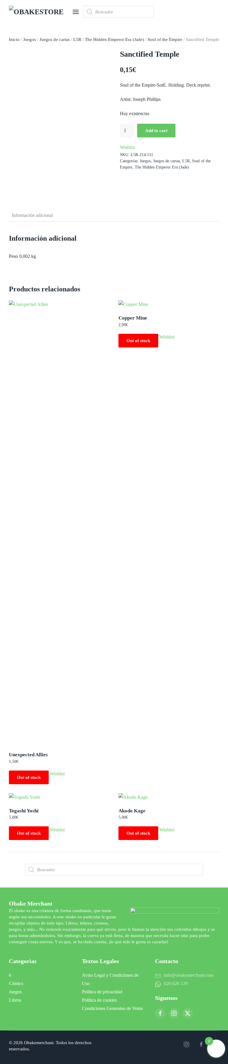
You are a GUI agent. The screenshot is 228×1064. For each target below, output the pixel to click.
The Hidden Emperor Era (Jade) (114, 39)
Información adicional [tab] (32, 215)
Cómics (16, 983)
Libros (15, 1000)
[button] (76, 12)
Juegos (29, 39)
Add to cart (156, 130)
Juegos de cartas (54, 39)
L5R (77, 39)
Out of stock (29, 777)
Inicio (14, 39)
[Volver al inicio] (38, 12)
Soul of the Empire (165, 39)
